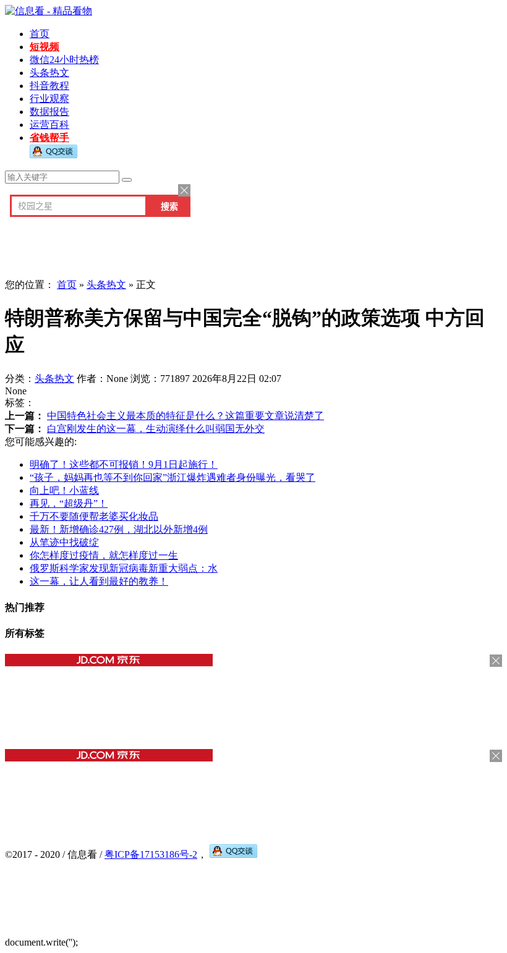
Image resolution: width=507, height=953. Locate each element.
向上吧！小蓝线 (64, 490)
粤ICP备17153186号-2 (150, 854)
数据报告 (49, 111)
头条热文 (49, 72)
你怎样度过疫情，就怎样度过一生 (104, 555)
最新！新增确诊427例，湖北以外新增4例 (119, 529)
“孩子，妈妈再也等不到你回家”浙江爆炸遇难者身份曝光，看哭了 (172, 477)
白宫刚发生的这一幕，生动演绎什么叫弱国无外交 (156, 428)
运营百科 (49, 124)
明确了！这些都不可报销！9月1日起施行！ (124, 464)
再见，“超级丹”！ (69, 503)
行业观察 (49, 98)
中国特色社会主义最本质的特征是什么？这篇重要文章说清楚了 (185, 415)
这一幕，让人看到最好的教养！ (99, 581)
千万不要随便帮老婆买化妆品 (94, 516)
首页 (39, 33)
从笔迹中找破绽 (64, 542)
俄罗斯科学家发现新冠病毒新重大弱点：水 (124, 568)
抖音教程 (49, 85)
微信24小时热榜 (64, 59)
